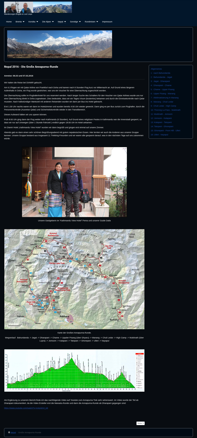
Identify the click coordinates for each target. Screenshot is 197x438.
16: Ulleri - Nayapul (159, 135)
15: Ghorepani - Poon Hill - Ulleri (165, 130)
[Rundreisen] (96, 21)
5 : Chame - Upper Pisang (162, 89)
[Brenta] (23, 21)
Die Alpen (46, 22)
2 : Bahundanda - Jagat (161, 77)
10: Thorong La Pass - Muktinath (165, 110)
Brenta (19, 22)
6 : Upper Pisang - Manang (163, 93)
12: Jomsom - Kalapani (161, 118)
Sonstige (74, 22)
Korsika (32, 22)
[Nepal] (64, 21)
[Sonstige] (79, 21)
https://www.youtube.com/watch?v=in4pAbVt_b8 (26, 408)
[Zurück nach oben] (192, 433)
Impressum (107, 22)
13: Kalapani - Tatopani (161, 122)
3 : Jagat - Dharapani (160, 81)
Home (9, 22)
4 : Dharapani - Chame (161, 85)
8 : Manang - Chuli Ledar (162, 102)
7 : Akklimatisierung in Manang (165, 98)
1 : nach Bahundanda (160, 73)
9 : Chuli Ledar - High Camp (163, 106)
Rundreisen (90, 22)
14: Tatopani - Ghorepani (162, 126)
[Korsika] (36, 21)
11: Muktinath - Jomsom (161, 114)
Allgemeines (156, 69)
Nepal (60, 22)
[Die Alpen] (52, 21)
